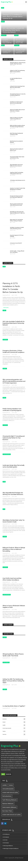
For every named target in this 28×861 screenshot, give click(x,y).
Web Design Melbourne (8, 845)
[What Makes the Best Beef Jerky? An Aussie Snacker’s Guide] (10, 513)
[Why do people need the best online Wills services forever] (6, 205)
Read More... (6, 307)
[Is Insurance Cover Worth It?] (6, 244)
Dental (4, 722)
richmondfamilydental (8, 789)
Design (3, 45)
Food (4, 509)
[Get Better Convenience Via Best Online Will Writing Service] (6, 229)
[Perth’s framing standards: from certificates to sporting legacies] (10, 402)
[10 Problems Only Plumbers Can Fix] (6, 182)
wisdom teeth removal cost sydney (11, 814)
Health (4, 725)
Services (4, 536)
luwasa (11, 785)
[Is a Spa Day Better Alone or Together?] (6, 80)
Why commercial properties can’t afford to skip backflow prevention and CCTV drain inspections (14, 381)
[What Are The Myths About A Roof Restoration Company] (6, 111)
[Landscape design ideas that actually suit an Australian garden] (10, 459)
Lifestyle (4, 689)
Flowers (4, 637)
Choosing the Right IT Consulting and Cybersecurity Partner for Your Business (20, 52)
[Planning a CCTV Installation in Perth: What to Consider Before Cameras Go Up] (14, 273)
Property (16, 35)
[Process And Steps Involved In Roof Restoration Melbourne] (6, 197)
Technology (17, 45)
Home (3, 7)
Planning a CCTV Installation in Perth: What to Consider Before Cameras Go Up (12, 16)
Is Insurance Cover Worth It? (16, 243)
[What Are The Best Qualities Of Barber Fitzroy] (6, 150)
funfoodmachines (6, 796)
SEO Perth (5, 840)
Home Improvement (6, 454)
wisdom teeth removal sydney (10, 792)
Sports (3, 21)
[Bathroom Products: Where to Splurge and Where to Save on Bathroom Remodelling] (10, 541)
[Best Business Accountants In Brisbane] (6, 142)
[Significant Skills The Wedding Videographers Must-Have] (6, 174)
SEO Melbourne (6, 834)
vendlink (4, 785)
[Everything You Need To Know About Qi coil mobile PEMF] (6, 103)
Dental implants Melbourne (9, 807)
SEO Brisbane (6, 842)
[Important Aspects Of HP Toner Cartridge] (6, 237)
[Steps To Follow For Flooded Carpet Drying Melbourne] (6, 119)
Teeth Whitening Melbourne (9, 800)
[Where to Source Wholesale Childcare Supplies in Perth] (10, 599)
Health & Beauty (6, 662)
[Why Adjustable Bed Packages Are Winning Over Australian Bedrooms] (10, 486)
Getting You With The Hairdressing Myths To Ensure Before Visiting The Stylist (13, 680)
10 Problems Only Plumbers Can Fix (17, 180)
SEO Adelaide (6, 837)
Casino (4, 731)
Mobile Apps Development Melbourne (10, 848)
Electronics (4, 35)
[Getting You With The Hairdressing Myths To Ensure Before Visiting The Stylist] (6, 72)
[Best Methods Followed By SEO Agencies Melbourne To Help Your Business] (6, 213)
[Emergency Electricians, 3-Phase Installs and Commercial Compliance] (10, 344)
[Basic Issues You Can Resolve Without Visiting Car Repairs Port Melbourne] (6, 221)
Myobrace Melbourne (7, 803)
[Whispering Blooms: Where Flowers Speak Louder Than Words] (6, 64)
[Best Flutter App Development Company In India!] (6, 135)
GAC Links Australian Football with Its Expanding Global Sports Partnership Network (13, 30)
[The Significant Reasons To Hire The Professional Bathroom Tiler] (6, 95)
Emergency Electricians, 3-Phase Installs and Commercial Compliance (7, 42)
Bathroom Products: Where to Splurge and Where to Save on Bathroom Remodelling (14, 549)
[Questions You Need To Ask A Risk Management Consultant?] (6, 190)
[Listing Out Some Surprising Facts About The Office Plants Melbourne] (6, 88)
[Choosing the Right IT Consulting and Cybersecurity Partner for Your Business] (10, 429)
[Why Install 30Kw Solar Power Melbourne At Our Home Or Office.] (6, 166)
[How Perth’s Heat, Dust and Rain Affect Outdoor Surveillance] (10, 572)
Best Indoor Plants (7, 811)
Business (5, 719)
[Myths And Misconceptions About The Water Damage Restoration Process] (6, 127)
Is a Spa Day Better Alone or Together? (14, 706)
